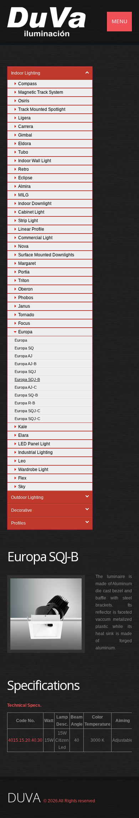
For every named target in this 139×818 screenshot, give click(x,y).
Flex (22, 478)
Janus (24, 306)
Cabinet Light (31, 212)
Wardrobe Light (33, 469)
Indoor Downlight (34, 203)
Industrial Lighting (35, 452)
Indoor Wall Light (34, 160)
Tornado (26, 314)
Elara (23, 435)
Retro (23, 169)
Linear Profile (31, 229)
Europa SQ (24, 348)
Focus (24, 323)
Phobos (25, 297)
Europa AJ (23, 356)
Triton (23, 280)
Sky (21, 486)
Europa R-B (25, 403)
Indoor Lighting (25, 73)
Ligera (24, 118)
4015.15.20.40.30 (25, 740)
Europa (25, 331)
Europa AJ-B (25, 364)
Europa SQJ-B (27, 379)
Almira (24, 186)
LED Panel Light (34, 443)
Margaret (27, 263)
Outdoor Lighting (27, 497)
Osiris (23, 100)
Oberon (25, 289)
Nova (23, 246)
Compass (27, 83)
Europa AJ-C (26, 387)
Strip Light (28, 220)
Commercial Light (35, 237)
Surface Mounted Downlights (46, 254)
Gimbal (25, 135)
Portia (24, 272)
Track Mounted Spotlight (41, 109)
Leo (22, 461)
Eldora (24, 143)
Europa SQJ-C (27, 411)
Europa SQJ (25, 371)
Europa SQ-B (26, 395)
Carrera (25, 126)
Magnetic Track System (40, 92)
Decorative (21, 510)
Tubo (23, 152)
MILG (23, 195)
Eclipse (25, 177)
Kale (22, 426)
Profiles (18, 523)
